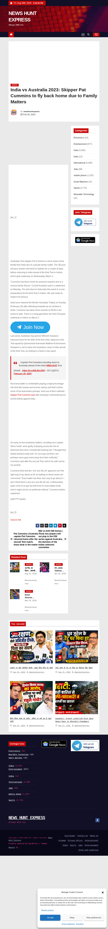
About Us (94, 834)
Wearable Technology (84, 194)
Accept (50, 917)
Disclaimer (80, 924)
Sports (14, 85)
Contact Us (82, 834)
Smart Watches (81, 182)
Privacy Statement (68, 924)
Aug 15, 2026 (31, 572)
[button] (102, 892)
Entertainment (80, 144)
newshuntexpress (31, 111)
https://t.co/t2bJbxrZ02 (33, 369)
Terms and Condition (88, 849)
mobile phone (80, 175)
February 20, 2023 (22, 372)
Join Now (33, 327)
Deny (72, 917)
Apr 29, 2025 (60, 572)
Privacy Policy (75, 839)
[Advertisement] (54, 63)
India (76, 150)
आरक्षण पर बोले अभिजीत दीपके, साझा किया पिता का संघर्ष (31, 666)
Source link (15, 518)
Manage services (47, 910)
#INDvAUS (51, 364)
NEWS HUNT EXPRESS (27, 816)
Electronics (79, 138)
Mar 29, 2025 (31, 599)
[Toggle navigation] (83, 35)
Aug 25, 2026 (19, 671)
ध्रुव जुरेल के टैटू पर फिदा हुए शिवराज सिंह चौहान (74, 666)
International (79, 163)
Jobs (76, 169)
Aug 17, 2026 (64, 724)
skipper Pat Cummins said (22, 393)
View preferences (93, 917)
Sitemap (62, 839)
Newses (12, 846)
